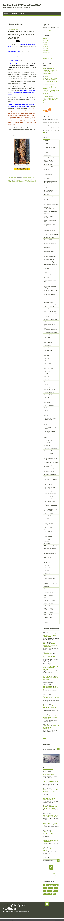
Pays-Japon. (47, 379)
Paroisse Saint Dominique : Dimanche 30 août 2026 (50, 71)
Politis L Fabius (47, 456)
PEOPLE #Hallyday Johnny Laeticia (50, 428)
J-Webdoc (46, 284)
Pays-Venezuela (47, 422)
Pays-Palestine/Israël (49, 392)
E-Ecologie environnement (50, 211)
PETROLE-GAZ (47, 437)
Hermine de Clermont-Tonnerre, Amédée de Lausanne (21, 34)
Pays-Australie (47, 347)
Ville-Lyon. (46, 570)
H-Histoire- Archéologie (49, 259)
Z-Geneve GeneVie (48, 598)
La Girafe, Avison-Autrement (50, 88)
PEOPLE (33, 179)
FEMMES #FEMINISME (49, 228)
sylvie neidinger (47, 633)
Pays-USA (46, 415)
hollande (55, 891)
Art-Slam (46, 199)
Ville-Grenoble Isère (49, 568)
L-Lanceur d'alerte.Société (50, 314)
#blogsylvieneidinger (52, 885)
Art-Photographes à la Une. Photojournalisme (50, 191)
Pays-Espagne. (47, 363)
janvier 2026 (46, 50)
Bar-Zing (46, 104)
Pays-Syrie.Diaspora (49, 405)
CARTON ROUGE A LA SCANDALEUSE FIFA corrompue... (51, 841)
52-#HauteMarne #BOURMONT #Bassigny (50, 146)
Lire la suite (48, 30)
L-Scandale (46, 316)
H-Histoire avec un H (27, 177)
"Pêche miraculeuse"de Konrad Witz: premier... (51, 635)
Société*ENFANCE (48, 484)
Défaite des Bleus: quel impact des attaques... (51, 832)
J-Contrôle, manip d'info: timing (50, 280)
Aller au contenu (5, 1)
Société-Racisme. (48, 534)
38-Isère (46, 143)
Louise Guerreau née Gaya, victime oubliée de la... (51, 82)
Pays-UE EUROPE (48, 410)
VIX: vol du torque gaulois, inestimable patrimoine (50, 815)
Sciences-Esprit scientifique (50, 479)
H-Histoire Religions (49, 251)
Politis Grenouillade (48, 450)
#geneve (49, 891)
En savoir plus (57, 920)
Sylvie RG (45, 643)
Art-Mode (46, 185)
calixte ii (30, 180)
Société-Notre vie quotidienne (48, 528)
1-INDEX (46, 141)
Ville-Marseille (47, 573)
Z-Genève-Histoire (48, 603)
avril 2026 (45, 44)
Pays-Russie (47, 397)
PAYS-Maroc (47, 384)
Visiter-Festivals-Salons (49, 578)
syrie (44, 891)
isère (23, 181)
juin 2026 (45, 42)
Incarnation (51, 68)
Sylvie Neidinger (48, 676)
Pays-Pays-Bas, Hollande (50, 394)
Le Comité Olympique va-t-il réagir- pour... (51, 677)
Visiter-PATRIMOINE (49, 581)
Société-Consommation (49, 501)
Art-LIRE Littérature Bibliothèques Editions (50, 181)
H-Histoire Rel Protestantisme (47, 248)
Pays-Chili (46, 355)
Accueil (6, 14)
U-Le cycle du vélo (48, 551)
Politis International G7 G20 (50, 453)
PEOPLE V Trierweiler (49, 435)
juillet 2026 (45, 40)
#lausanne (16, 180)
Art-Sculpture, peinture (49, 197)
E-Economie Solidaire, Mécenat (49, 217)
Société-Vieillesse (48, 536)
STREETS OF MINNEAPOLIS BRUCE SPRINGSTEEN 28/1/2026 (50, 656)
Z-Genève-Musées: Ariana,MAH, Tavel (48, 609)
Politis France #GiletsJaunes (50, 448)
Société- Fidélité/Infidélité (50, 493)
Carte (44, 737)
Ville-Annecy (47, 565)
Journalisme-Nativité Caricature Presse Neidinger (51, 301)
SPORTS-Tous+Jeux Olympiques (48, 542)
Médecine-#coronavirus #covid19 (49, 325)
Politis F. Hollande (48, 443)
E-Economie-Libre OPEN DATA (50, 221)
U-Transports (47, 560)
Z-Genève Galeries (48, 595)
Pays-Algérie (47, 340)
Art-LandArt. (47, 178)
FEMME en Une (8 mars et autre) (50, 224)
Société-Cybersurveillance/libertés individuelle (50, 505)
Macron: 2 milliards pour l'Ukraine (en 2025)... (50, 807)
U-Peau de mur (47, 557)
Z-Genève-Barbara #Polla (50, 600)
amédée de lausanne (22, 180)
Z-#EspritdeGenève (48, 592)
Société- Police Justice (49, 496)
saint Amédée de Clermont (28, 90)
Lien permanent (12, 177)
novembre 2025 (46, 54)
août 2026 (45, 38)
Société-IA (46, 518)
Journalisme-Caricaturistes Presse (50, 291)
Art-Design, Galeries (49, 172)
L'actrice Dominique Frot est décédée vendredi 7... (50, 773)
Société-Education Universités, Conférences (50, 510)
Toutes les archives (47, 58)
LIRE (45, 321)
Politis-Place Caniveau (49, 471)
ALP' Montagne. (48, 155)
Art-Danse (46, 169)
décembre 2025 (46, 52)
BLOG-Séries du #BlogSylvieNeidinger (49, 208)
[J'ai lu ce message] (62, 919)
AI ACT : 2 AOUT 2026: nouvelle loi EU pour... (50, 782)
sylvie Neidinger (47, 653)
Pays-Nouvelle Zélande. (49, 389)
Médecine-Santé (48, 334)
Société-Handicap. (48, 516)
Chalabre (52, 96)
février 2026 (45, 48)
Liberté (46, 76)
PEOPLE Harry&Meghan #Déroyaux (50, 431)
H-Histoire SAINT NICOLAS (50, 254)
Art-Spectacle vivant (49, 202)
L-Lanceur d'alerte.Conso (50, 311)
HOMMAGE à (47, 277)
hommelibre (46, 725)
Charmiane (46, 706)
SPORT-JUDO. (47, 539)
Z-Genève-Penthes (48, 612)
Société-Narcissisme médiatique (49, 524)
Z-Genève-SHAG (48, 615)
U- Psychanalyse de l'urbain (50, 546)
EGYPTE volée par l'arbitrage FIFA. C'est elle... (50, 824)
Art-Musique (47, 187)
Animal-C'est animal (49, 157)
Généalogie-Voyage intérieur (51, 234)
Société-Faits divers (48, 513)
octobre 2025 (46, 56)
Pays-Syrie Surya (48, 402)
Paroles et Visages (51, 79)
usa (44, 885)
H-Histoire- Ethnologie (49, 262)
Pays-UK (46, 413)
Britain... (45, 68)
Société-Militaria (48, 521)
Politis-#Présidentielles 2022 (50, 469)
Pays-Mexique (47, 387)
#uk (54, 893)
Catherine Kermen (48, 665)
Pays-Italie (46, 376)
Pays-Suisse (29, 179)
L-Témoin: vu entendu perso (50, 319)
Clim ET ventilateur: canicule (49, 849)
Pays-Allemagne (48, 342)
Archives (14, 14)
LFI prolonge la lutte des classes (50, 102)
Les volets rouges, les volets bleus (51, 75)
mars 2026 (45, 46)
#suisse (45, 888)
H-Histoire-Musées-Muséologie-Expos (51, 267)
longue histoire (14, 60)
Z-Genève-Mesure (48, 605)
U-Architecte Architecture (50, 548)
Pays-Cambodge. (48, 350)
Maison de (15, 63)
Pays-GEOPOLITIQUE (49, 368)
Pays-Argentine (47, 345)
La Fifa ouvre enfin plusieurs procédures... (50, 798)
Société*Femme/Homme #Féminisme (50, 488)
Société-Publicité (48, 531)
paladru (26, 181)
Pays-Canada (47, 353)
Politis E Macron (48, 440)
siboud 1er (12, 182)
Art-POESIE (46, 194)
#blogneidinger (47, 893)
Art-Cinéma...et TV (48, 167)
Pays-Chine (46, 358)
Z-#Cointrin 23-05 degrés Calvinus (50, 589)
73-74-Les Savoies (48, 150)
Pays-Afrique (47, 337)
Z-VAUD (46, 622)
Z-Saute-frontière (48, 620)
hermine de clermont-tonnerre (15, 181)
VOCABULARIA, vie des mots (51, 583)
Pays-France (47, 366)
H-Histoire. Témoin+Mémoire (51, 275)
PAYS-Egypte (47, 361)
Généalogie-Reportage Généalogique (49, 231)
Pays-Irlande (47, 374)
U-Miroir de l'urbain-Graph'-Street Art (51, 554)
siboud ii (17, 182)
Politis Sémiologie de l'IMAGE (51, 462)
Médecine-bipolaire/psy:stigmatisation (50, 329)
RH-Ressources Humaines (50, 474)
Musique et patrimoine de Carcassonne (51, 83)
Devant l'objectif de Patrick (50, 92)
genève (56, 888)
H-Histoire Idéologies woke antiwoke (50, 240)
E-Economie (47, 213)
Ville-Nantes (47, 575)
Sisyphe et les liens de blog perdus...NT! (50, 717)
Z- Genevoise (47, 586)
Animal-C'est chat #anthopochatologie (48, 161)
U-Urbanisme (47, 562)
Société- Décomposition (49, 491)
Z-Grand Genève (48, 617)
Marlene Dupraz (47, 686)
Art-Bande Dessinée (48, 164)
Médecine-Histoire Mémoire (51, 332)
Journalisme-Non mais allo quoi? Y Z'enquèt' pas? (50, 305)
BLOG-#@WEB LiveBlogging (51, 204)
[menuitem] (6, 13)
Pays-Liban (46, 381)
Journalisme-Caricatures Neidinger (50, 287)
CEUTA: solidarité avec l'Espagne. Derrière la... (51, 790)
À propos (22, 14)
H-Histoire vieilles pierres (21, 179)
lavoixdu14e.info (47, 73)
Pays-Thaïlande (47, 407)
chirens (34, 180)
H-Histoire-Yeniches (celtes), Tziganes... (51, 271)
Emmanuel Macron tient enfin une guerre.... (51, 697)
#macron (51, 888)
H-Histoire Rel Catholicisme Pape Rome (50, 244)
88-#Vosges (46, 152)
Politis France (47, 445)
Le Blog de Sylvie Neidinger (22, 4)
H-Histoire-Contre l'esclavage (51, 264)
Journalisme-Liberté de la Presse (50, 297)
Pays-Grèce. (47, 371)
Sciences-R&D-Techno (49, 482)
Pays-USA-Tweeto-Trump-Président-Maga (50, 419)
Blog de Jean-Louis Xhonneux (49, 100)
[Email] (51, 867)
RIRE (45, 476)
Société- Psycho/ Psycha (49, 499)
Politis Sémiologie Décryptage (48, 465)
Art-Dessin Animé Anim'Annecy (48, 175)
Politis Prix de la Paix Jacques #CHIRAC (51, 459)
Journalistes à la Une (49, 308)
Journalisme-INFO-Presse (50, 294)
